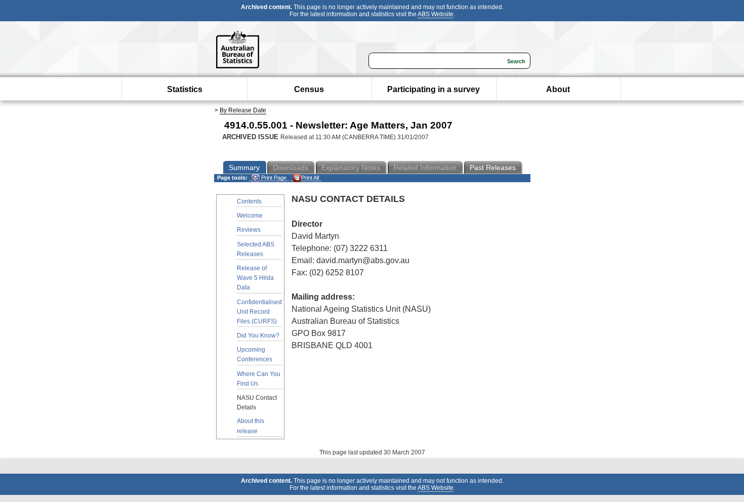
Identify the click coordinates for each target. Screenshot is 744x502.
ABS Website (435, 14)
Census (309, 89)
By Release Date (243, 110)
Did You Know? (258, 335)
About (558, 89)
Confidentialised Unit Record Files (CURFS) (259, 312)
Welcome (250, 215)
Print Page (273, 178)
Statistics (184, 89)
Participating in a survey (433, 89)
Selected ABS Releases (255, 249)
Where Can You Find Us (258, 378)
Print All (310, 178)
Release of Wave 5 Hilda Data (255, 278)
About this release (250, 425)
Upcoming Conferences (254, 354)
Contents (249, 201)
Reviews (249, 229)
